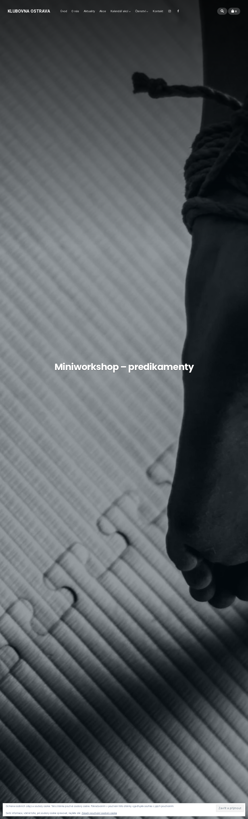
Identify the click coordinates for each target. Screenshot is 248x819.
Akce (102, 11)
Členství (140, 11)
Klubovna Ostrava (29, 11)
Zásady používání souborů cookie (99, 813)
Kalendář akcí (119, 11)
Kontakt (158, 11)
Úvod (63, 11)
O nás (75, 11)
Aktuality (89, 11)
